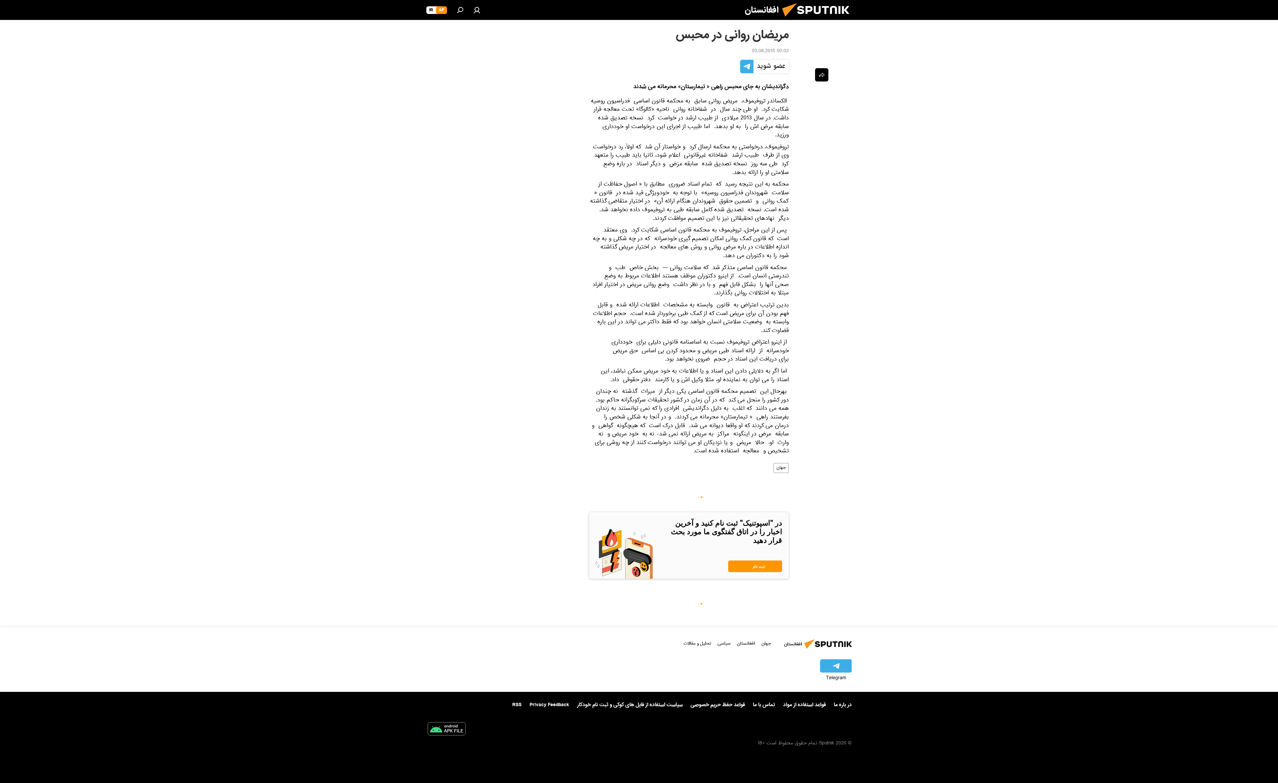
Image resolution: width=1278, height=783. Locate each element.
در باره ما (843, 704)
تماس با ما (764, 705)
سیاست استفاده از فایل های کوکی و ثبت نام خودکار (630, 704)
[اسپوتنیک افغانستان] (818, 19)
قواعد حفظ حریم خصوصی (718, 704)
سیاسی (724, 643)
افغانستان (746, 643)
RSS (517, 704)
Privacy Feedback (549, 705)
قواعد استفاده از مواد (804, 704)
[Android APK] (446, 730)
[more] (821, 74)
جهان (781, 468)
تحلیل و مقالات (697, 643)
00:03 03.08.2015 (770, 51)
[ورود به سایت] (477, 10)
